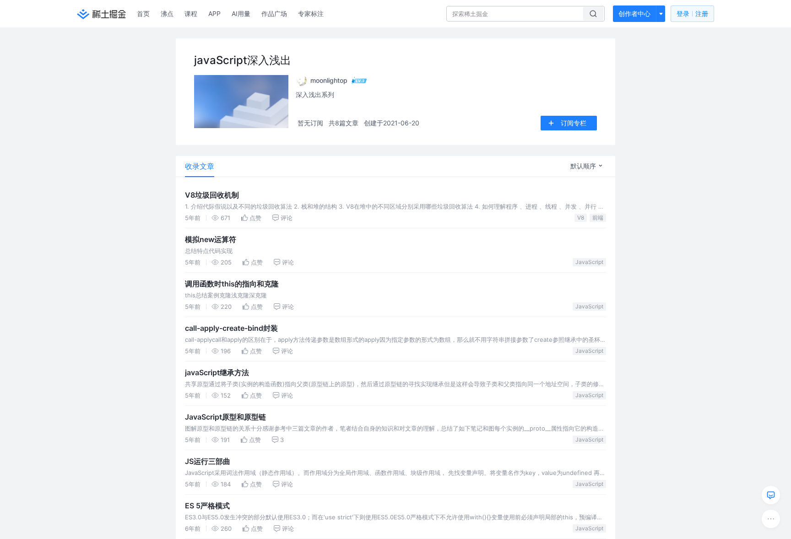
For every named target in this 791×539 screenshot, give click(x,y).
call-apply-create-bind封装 (231, 328)
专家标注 (311, 13)
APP (214, 13)
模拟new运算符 (210, 239)
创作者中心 (634, 13)
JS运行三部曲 (207, 461)
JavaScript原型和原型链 (225, 416)
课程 (190, 13)
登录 (692, 13)
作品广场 (274, 13)
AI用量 (241, 13)
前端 (597, 217)
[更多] (771, 519)
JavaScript (589, 262)
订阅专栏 (573, 123)
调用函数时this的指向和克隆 (232, 283)
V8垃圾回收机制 (212, 194)
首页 (143, 13)
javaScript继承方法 (217, 372)
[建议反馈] (771, 495)
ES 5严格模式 (207, 505)
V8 (580, 217)
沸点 (167, 13)
